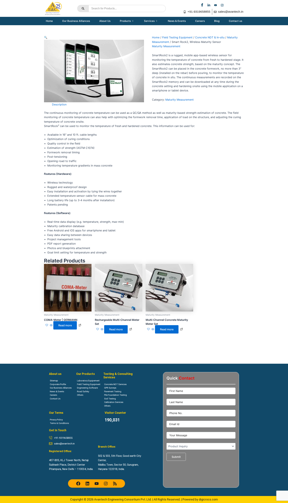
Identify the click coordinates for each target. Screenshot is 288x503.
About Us (104, 21)
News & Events (177, 21)
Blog (217, 21)
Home (49, 21)
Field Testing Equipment (177, 37)
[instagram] (222, 5)
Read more (65, 325)
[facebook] (202, 5)
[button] (45, 37)
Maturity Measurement (166, 46)
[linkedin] (208, 5)
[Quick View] (51, 325)
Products (125, 21)
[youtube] (215, 5)
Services (149, 21)
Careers (200, 21)
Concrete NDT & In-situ (209, 37)
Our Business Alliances (76, 21)
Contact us (235, 21)
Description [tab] (59, 104)
